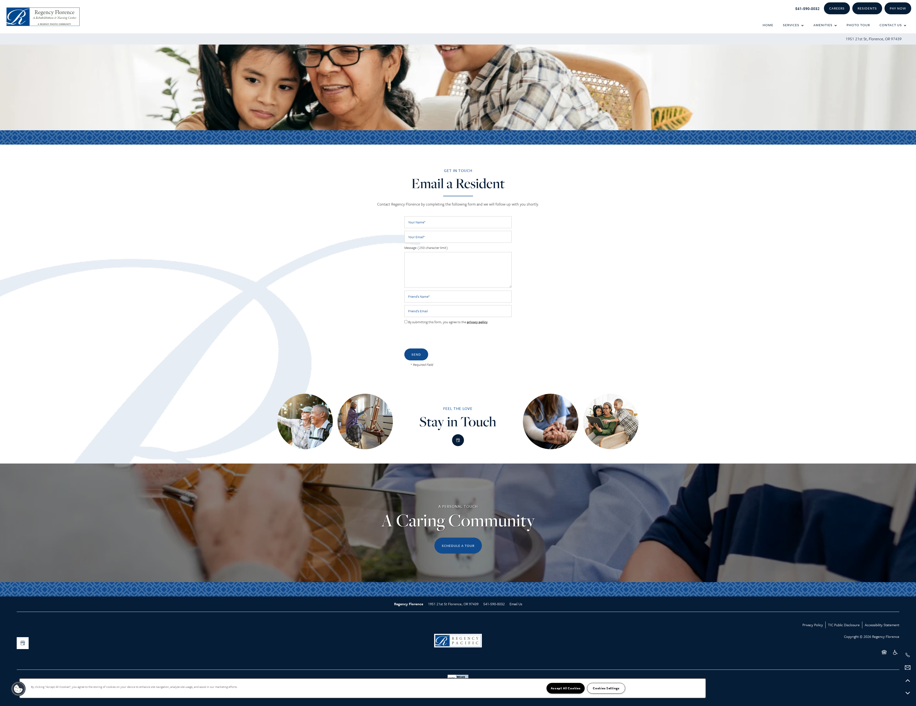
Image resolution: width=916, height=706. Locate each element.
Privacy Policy (812, 624)
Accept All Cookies (566, 688)
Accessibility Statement (882, 624)
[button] (837, 8)
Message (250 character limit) (426, 247)
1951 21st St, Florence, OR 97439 (874, 39)
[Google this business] (458, 440)
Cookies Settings (606, 688)
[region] (362, 688)
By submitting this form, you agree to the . (448, 321)
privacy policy (477, 321)
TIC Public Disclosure (844, 624)
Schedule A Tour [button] (458, 545)
